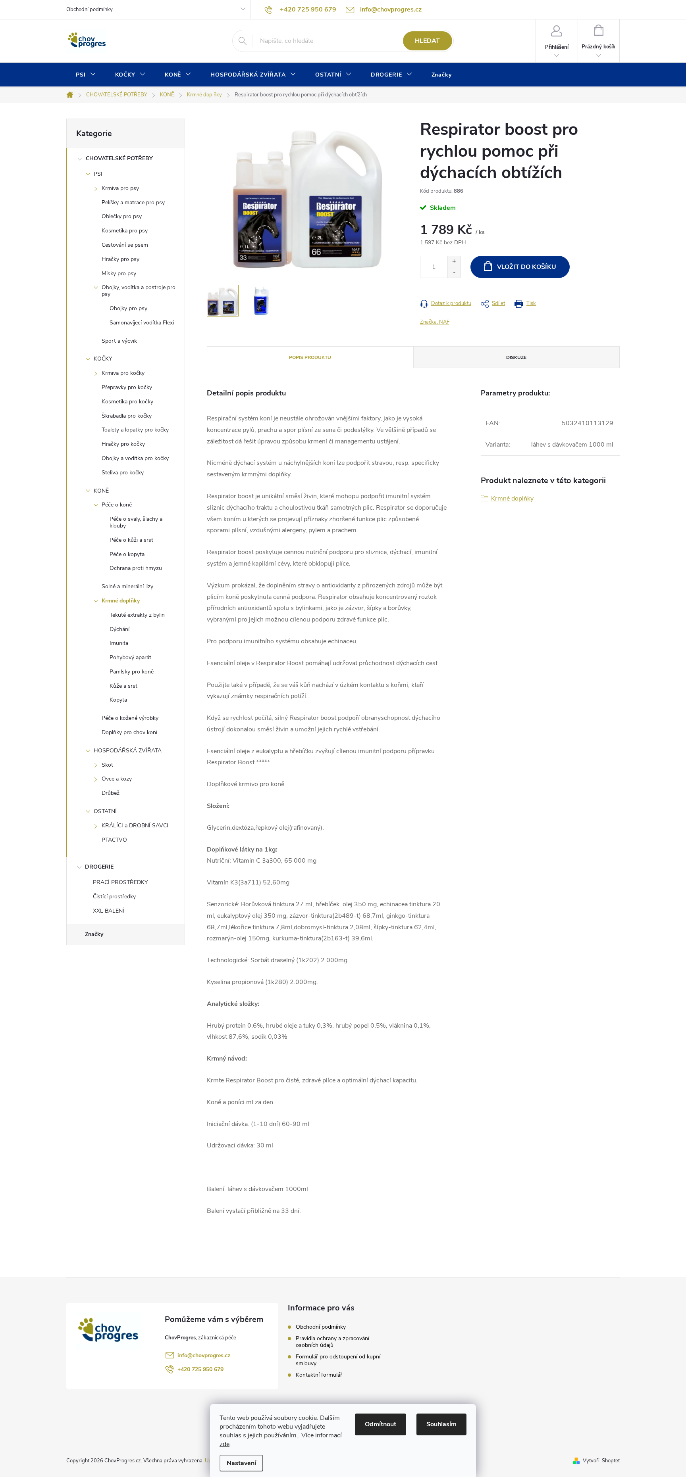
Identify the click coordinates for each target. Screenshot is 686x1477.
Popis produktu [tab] (310, 357)
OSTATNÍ (105, 811)
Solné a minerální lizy (127, 586)
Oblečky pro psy (122, 216)
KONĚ (101, 491)
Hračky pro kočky (123, 444)
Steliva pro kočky (123, 472)
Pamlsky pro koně (132, 671)
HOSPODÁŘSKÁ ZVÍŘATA (128, 750)
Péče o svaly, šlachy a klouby (136, 522)
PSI (98, 174)
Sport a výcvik (119, 341)
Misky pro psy (119, 273)
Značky (94, 934)
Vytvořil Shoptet (601, 1460)
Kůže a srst (123, 686)
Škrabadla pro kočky (127, 416)
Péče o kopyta (127, 554)
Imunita (119, 643)
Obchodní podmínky (89, 9)
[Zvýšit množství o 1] (454, 261)
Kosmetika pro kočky (127, 401)
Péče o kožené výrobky (130, 718)
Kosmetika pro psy (125, 230)
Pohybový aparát (130, 657)
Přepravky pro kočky (127, 387)
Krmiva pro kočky (123, 373)
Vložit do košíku (526, 267)
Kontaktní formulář (319, 1375)
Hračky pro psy (120, 259)
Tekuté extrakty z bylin (137, 615)
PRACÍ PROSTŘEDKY (120, 882)
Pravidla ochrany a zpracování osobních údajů (332, 1342)
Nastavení (241, 1463)
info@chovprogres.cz (203, 1355)
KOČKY (103, 359)
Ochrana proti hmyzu (136, 568)
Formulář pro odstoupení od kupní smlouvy (338, 1360)
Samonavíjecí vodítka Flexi (142, 322)
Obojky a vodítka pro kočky (135, 458)
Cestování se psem (125, 245)
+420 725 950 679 (200, 1369)
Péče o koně (117, 504)
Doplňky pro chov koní (129, 732)
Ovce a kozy (117, 779)
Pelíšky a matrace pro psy (133, 202)
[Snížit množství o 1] (454, 272)
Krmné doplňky (121, 600)
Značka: (434, 322)
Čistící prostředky (114, 896)
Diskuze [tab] (516, 357)
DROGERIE (99, 867)
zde (224, 1444)
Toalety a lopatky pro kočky (135, 430)
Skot (107, 765)
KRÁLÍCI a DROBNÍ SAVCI (135, 825)
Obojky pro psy (128, 308)
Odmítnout (380, 1424)
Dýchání (119, 629)
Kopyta (118, 700)
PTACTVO (114, 840)
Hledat (427, 40)
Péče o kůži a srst (131, 540)
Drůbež (110, 793)
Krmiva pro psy (120, 188)
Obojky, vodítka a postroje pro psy (138, 291)
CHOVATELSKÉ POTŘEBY (119, 158)
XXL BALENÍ (108, 911)
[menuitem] (86, 75)
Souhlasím (441, 1424)
